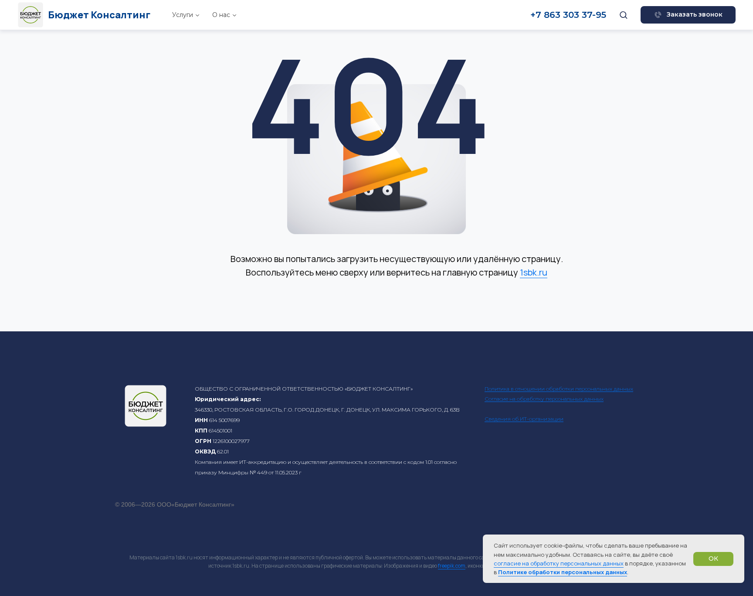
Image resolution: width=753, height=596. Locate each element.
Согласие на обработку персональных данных (544, 398)
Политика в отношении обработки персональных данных (559, 388)
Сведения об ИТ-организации (524, 418)
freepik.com (451, 565)
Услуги (182, 15)
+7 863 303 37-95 (568, 15)
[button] (623, 14)
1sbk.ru (533, 272)
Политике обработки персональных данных (562, 572)
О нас (221, 15)
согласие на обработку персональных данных (559, 563)
